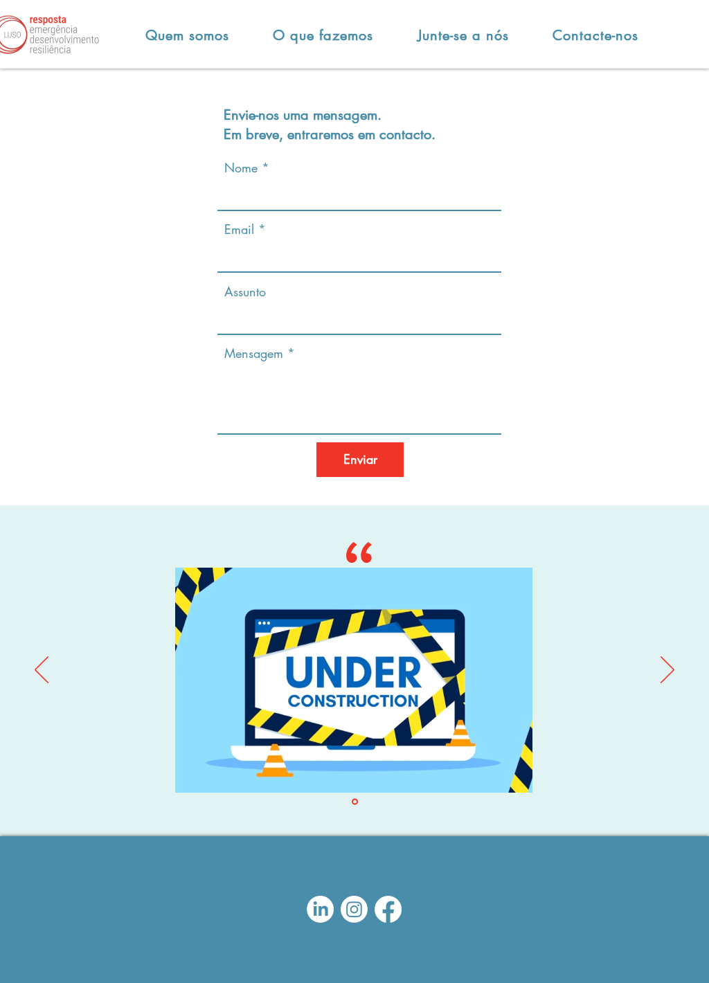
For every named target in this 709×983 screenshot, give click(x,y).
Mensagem (253, 353)
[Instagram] (354, 909)
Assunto (245, 291)
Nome (241, 167)
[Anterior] (41, 670)
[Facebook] (388, 909)
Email (239, 229)
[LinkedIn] (320, 909)
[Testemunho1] (355, 802)
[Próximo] (667, 670)
